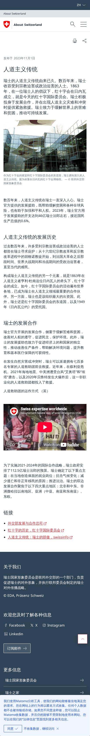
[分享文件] (84, 40)
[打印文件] (75, 40)
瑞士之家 (12, 692)
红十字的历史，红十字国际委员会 (34, 530)
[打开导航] (83, 24)
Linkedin (16, 634)
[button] (82, 639)
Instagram (56, 625)
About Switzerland (28, 25)
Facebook (17, 625)
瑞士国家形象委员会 (21, 680)
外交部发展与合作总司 (25, 523)
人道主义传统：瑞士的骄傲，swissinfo (38, 537)
